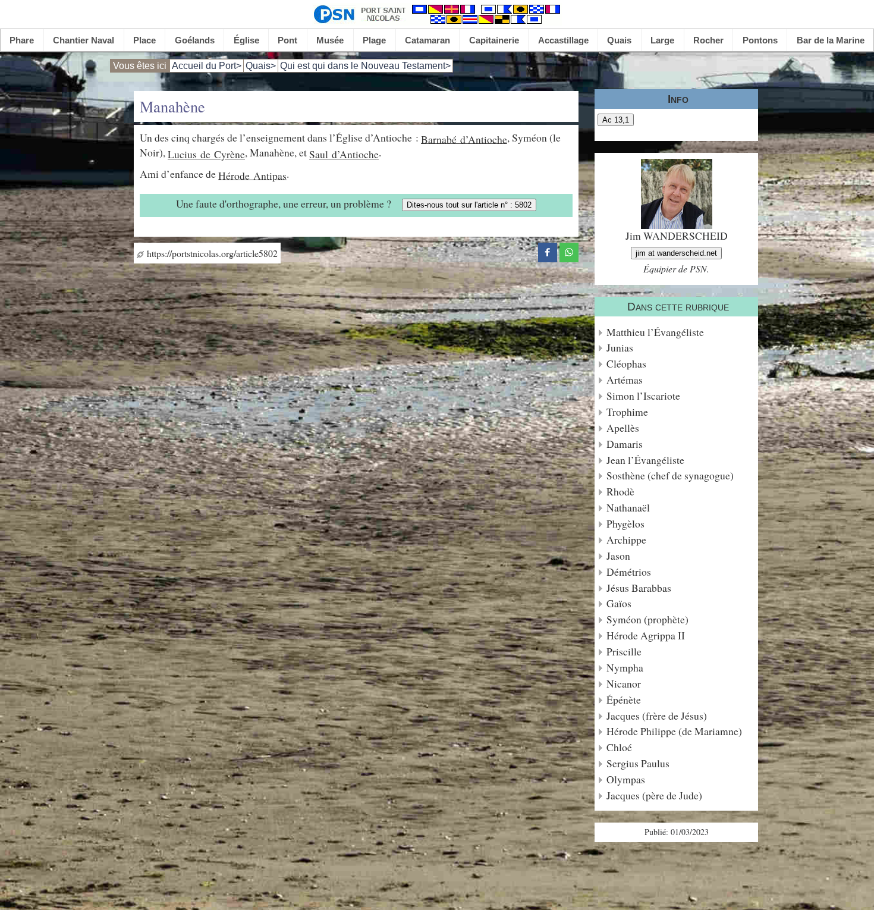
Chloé (619, 747)
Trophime (627, 412)
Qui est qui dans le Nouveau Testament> (365, 66)
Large (662, 40)
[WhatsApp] (569, 250)
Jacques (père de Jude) (654, 795)
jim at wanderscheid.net (676, 253)
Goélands (195, 40)
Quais (619, 40)
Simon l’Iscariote (643, 396)
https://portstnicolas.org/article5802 (211, 253)
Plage (374, 40)
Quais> (261, 66)
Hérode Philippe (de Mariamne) (674, 731)
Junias (619, 347)
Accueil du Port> (206, 66)
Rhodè (620, 491)
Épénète (623, 700)
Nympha (624, 667)
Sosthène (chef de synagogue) (670, 475)
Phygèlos (625, 524)
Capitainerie (494, 40)
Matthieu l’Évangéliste (655, 332)
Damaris (624, 444)
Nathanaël (628, 507)
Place (144, 40)
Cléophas (626, 364)
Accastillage (563, 40)
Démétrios (628, 572)
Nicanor (623, 684)
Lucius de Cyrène (206, 154)
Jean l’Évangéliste (645, 460)
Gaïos (618, 603)
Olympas (625, 779)
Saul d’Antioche (344, 154)
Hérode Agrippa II (645, 635)
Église (246, 40)
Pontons (760, 40)
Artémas (624, 380)
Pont (287, 40)
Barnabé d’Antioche (464, 138)
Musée (330, 40)
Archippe (626, 540)
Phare (22, 40)
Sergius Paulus (637, 763)
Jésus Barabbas (638, 588)
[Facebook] (547, 250)
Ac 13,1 (615, 119)
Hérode (235, 175)
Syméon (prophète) (647, 619)
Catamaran (427, 40)
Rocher (708, 40)
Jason (618, 556)
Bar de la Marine (830, 40)
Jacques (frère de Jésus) (656, 716)
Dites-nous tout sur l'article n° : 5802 (469, 204)
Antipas (270, 175)
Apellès (622, 428)
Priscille (624, 651)
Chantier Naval (83, 40)
